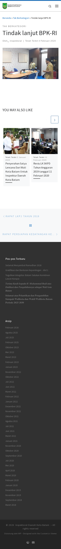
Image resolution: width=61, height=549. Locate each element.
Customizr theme (48, 533)
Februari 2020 (12, 480)
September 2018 (13, 500)
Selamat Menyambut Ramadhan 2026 (23, 265)
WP (19, 533)
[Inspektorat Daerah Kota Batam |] (12, 5)
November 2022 (13, 372)
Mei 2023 (9, 352)
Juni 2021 (10, 431)
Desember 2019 (13, 490)
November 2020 (13, 445)
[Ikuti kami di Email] (33, 542)
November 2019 (13, 495)
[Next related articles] (54, 119)
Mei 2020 (9, 465)
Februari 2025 (12, 342)
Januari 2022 (11, 401)
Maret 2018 (10, 505)
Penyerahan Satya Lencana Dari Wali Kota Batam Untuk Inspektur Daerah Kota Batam (16, 171)
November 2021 (13, 411)
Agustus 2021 (11, 421)
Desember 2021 (13, 406)
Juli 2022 (9, 381)
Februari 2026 (12, 327)
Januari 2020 (11, 485)
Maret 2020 (10, 475)
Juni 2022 (10, 386)
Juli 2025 (9, 337)
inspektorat (16, 41)
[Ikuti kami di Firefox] (27, 542)
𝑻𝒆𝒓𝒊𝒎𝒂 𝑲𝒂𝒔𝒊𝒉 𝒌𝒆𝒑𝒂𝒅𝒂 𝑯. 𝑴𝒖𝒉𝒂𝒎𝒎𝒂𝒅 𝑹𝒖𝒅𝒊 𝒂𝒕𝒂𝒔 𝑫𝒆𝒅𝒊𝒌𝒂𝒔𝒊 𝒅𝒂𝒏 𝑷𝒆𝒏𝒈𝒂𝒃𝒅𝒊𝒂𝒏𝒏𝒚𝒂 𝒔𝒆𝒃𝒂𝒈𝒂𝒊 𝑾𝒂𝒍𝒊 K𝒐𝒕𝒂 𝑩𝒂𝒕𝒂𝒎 (28, 287)
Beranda (7, 17)
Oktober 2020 (12, 450)
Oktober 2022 (12, 377)
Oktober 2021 (12, 416)
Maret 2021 (10, 436)
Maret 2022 (10, 391)
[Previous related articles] (46, 119)
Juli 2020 (9, 460)
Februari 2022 (12, 396)
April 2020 (10, 470)
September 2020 (13, 455)
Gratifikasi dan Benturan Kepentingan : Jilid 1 (26, 270)
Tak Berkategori (21, 17)
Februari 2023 (12, 362)
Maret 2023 (10, 357)
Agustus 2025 (11, 332)
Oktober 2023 (12, 347)
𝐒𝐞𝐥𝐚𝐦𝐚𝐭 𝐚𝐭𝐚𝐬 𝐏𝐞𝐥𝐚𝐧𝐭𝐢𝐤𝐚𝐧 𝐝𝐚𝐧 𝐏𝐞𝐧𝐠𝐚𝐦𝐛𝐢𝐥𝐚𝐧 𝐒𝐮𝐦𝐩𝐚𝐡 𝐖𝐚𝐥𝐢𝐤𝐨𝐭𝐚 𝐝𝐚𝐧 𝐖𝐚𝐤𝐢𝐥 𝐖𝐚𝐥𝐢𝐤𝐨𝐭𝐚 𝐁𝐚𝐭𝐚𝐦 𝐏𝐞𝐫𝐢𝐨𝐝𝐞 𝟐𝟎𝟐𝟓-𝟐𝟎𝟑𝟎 (29, 299)
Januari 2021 (11, 441)
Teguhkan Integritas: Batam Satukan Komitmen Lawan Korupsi (27, 277)
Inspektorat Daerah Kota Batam (32, 525)
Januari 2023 (11, 367)
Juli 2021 (9, 426)
